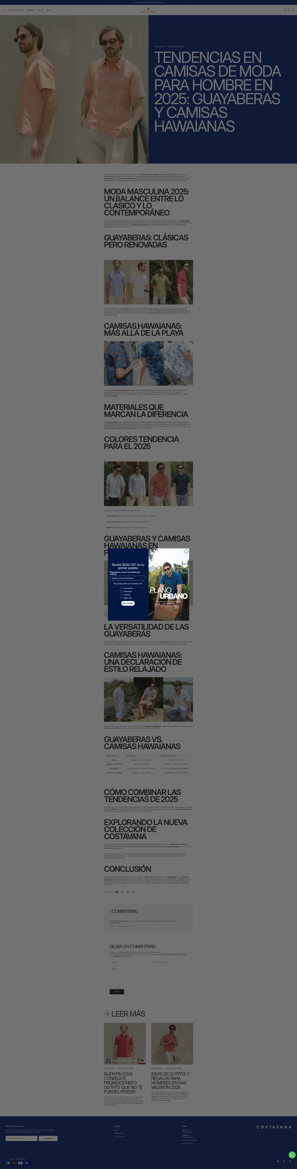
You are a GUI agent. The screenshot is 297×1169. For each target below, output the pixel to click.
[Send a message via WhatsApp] (292, 1155)
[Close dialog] (186, 551)
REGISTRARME (128, 603)
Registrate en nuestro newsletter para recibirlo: (125, 573)
